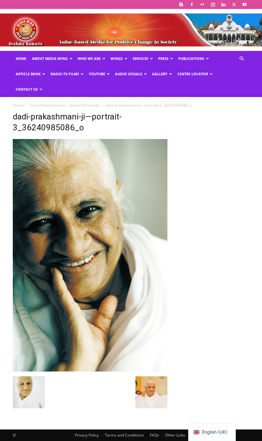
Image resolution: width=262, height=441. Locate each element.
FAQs (154, 435)
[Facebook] (191, 4)
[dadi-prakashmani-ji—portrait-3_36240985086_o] (90, 369)
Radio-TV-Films (64, 73)
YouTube (97, 73)
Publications (191, 58)
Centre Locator (192, 73)
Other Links (175, 435)
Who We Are (89, 58)
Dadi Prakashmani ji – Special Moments (65, 105)
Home (21, 58)
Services (140, 58)
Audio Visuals (128, 73)
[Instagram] (213, 4)
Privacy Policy (87, 435)
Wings (117, 58)
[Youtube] (244, 4)
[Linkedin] (223, 4)
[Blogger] (181, 4)
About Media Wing (50, 58)
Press (163, 58)
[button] (241, 59)
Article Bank (28, 73)
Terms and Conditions (124, 435)
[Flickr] (202, 4)
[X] (234, 4)
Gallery (159, 73)
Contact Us (27, 89)
